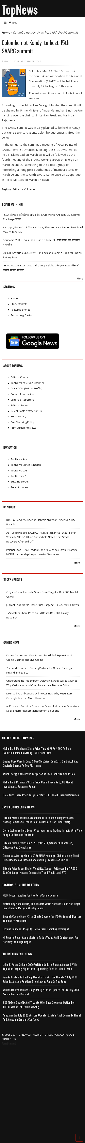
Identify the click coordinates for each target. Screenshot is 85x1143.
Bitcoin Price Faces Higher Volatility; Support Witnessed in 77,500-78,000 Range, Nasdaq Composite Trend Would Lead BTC (40, 870)
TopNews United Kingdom (26, 465)
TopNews (20, 9)
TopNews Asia (19, 459)
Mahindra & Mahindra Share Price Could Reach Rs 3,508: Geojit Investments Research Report (38, 784)
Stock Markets (19, 304)
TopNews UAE (19, 470)
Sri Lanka (18, 189)
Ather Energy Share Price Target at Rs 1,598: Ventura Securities (39, 774)
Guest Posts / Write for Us (26, 411)
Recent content (20, 487)
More (80, 278)
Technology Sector (22, 315)
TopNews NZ (18, 476)
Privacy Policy (18, 416)
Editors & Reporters (22, 399)
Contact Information (22, 394)
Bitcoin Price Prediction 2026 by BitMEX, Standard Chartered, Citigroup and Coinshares (38, 845)
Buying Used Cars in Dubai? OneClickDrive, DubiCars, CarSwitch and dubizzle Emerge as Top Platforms (40, 763)
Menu (12, 23)
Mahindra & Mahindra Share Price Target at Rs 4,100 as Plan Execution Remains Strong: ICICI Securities (37, 750)
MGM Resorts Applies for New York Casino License (30, 895)
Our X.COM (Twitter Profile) (26, 388)
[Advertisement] (42, 1090)
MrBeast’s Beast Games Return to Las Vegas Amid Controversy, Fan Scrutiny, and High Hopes (40, 939)
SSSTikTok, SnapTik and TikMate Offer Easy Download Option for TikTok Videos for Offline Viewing (39, 1004)
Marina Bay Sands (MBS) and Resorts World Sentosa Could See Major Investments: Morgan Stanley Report (41, 906)
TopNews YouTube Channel (27, 383)
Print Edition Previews (23, 427)
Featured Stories (20, 309)
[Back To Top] (79, 1137)
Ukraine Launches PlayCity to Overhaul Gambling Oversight (36, 929)
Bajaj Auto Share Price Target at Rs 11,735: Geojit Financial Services (41, 795)
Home (6, 32)
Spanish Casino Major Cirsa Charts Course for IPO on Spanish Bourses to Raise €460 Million (42, 918)
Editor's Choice (19, 377)
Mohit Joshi (11, 61)
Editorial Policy (19, 405)
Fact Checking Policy (22, 422)
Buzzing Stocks (20, 481)
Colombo (29, 189)
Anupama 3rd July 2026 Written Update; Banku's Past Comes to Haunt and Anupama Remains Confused (42, 1017)
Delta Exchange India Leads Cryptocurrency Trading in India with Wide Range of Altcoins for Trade (42, 832)
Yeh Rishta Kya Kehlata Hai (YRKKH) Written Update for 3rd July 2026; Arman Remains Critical (41, 992)
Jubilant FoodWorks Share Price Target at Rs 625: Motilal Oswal (42, 605)
